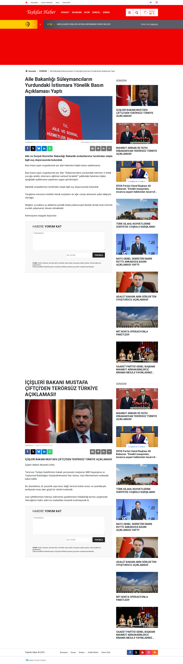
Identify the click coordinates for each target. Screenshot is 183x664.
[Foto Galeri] (156, 2)
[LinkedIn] (44, 148)
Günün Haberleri (47, 2)
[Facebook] (27, 148)
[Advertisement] (91, 47)
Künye (73, 652)
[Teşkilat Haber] (40, 12)
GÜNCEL (96, 12)
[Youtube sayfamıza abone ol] (142, 652)
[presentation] (34, 24)
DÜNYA (106, 12)
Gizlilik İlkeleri (93, 652)
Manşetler (34, 2)
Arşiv (57, 2)
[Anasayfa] (26, 2)
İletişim (82, 652)
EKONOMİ (77, 12)
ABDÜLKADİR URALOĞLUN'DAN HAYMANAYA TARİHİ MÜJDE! (84, 24)
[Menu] (129, 12)
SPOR (87, 12)
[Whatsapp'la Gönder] (49, 148)
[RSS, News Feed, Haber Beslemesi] (155, 652)
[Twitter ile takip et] (136, 652)
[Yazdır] (92, 148)
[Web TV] (150, 2)
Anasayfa (32, 71)
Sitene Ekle (66, 2)
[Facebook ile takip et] (130, 652)
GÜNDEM (43, 71)
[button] (98, 148)
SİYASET (65, 12)
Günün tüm (149, 24)
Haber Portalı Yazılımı (37, 660)
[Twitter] (33, 148)
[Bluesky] (38, 148)
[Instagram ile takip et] (149, 652)
